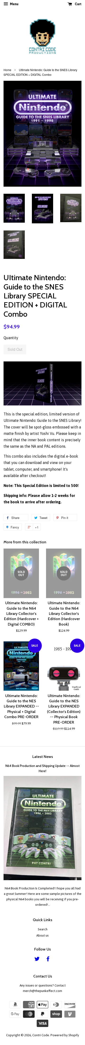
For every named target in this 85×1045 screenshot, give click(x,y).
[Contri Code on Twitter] (37, 960)
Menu (13, 4)
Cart (77, 3)
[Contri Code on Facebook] (48, 960)
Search (42, 929)
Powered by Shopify (65, 1035)
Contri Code (40, 1035)
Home (7, 70)
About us (42, 935)
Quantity (11, 338)
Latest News (42, 756)
